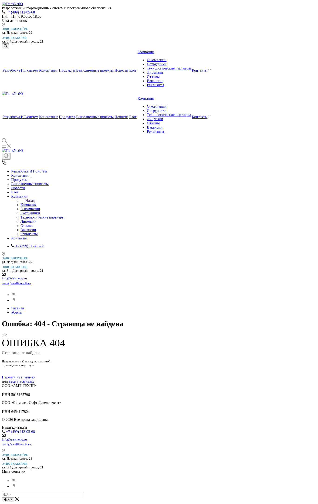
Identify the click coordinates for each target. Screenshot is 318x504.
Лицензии (155, 72)
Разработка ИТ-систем (20, 70)
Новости (121, 70)
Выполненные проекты (95, 70)
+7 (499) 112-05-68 (20, 12)
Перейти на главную (18, 377)
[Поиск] (5, 46)
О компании (156, 60)
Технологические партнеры (169, 68)
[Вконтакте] (13, 295)
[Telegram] (13, 300)
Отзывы (153, 77)
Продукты (67, 70)
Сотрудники (156, 64)
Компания (146, 52)
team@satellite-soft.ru (16, 283)
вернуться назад (21, 381)
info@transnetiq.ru (14, 278)
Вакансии (154, 81)
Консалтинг (48, 70)
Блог (133, 70)
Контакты (199, 70)
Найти (8, 499)
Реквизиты (155, 85)
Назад (30, 200)
